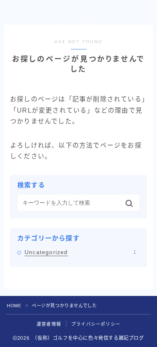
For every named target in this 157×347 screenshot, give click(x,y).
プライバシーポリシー (95, 324)
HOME (14, 305)
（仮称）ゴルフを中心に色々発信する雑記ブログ (71, 12)
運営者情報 (49, 324)
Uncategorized (80, 252)
